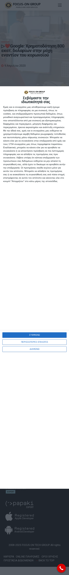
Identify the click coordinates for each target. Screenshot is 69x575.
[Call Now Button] (61, 568)
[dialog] (34, 287)
